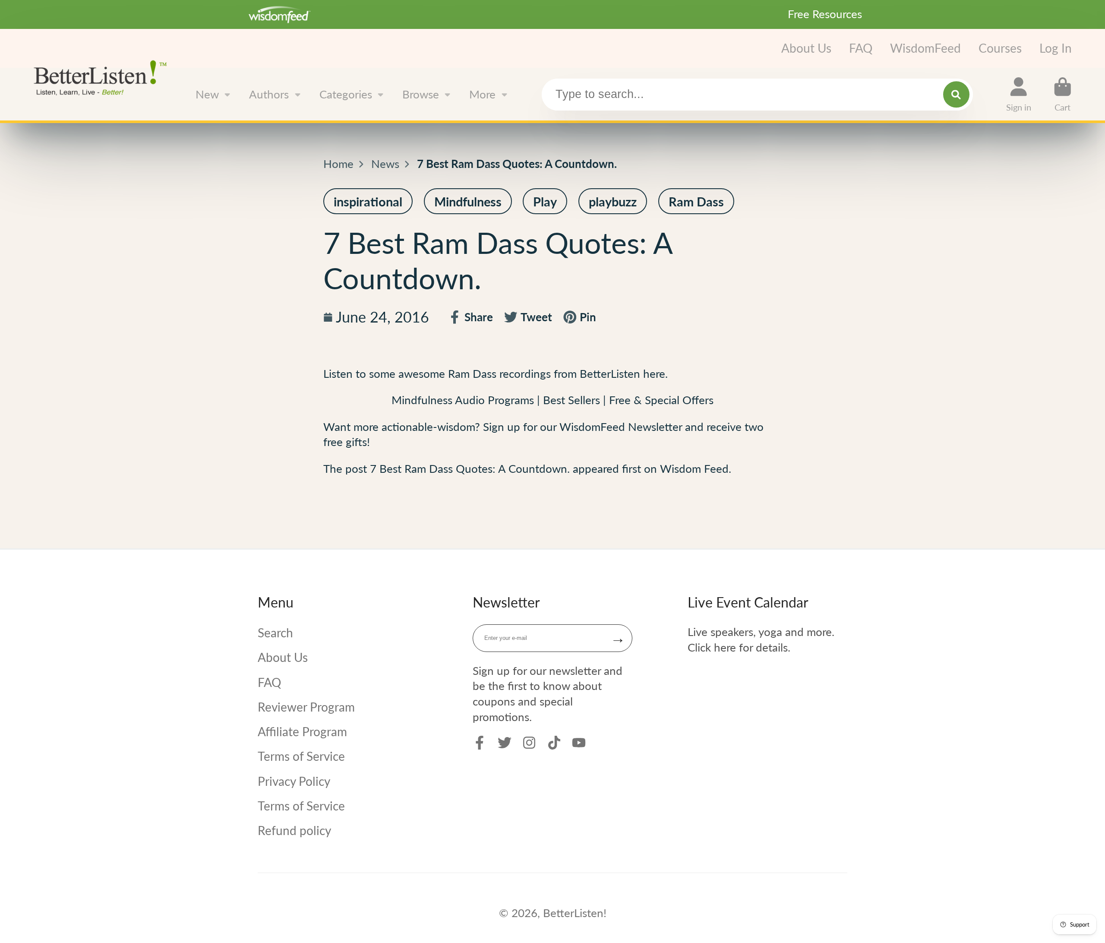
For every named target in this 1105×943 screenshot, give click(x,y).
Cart (1062, 94)
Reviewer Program (306, 706)
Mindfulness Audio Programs (462, 399)
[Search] (956, 94)
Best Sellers (573, 399)
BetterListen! (574, 912)
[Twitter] (504, 743)
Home (338, 163)
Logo (103, 76)
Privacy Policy (294, 781)
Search (275, 632)
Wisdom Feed (694, 468)
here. (655, 373)
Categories (345, 94)
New (207, 94)
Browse (420, 94)
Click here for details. (739, 647)
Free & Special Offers (661, 399)
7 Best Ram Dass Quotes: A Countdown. (470, 468)
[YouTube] (579, 743)
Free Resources (825, 13)
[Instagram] (529, 743)
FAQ (860, 48)
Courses (1000, 48)
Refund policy (294, 830)
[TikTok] (554, 743)
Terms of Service (301, 756)
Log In (1055, 48)
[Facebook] (479, 743)
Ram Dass (473, 373)
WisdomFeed (925, 48)
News (385, 163)
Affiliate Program (302, 731)
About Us (806, 48)
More (482, 94)
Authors (269, 94)
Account (1018, 94)
